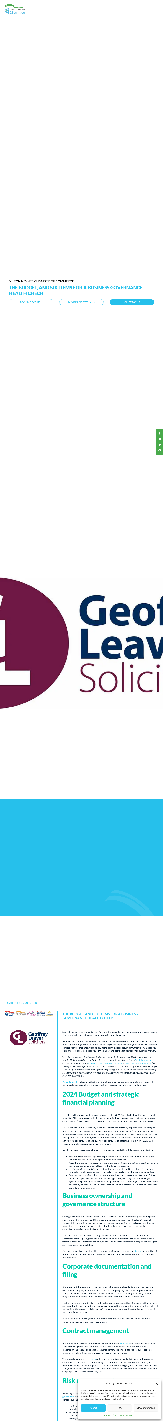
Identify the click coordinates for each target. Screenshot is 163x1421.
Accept (93, 1407)
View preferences (146, 1407)
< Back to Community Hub (21, 1003)
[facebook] (160, 433)
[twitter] (160, 444)
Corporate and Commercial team (105, 1063)
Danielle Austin (143, 1060)
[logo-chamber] (15, 5)
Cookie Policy (110, 1415)
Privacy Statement (125, 1415)
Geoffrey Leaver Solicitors (138, 1063)
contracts (125, 1343)
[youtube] (159, 450)
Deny (119, 1407)
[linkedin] (160, 439)
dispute (137, 1251)
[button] (156, 1383)
